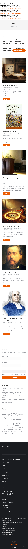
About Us (4, 450)
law (7, 425)
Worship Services (5, 456)
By (16, 87)
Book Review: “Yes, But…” (7, 402)
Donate (3, 468)
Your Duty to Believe (10, 86)
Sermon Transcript (8, 48)
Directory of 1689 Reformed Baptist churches (12, 522)
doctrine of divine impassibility (14, 417)
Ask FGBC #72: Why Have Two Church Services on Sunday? (13, 396)
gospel (18, 419)
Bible (21, 412)
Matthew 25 (11, 425)
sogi (15, 431)
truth (11, 433)
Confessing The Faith (18, 43)
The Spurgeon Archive (7, 532)
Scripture (10, 431)
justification (18, 423)
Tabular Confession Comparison (9, 530)
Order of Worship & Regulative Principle (11, 459)
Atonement (12, 412)
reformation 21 (5, 526)
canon (8, 414)
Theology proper (20, 48)
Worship (5, 53)
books (4, 414)
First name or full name (8, 356)
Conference (4, 488)
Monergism (4, 524)
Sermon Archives (5, 475)
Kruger (3, 425)
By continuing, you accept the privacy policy (14, 374)
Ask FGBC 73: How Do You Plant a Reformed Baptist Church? (13, 389)
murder (17, 425)
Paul (11, 427)
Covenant (13, 416)
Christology (21, 414)
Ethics (9, 46)
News (23, 46)
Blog (3, 484)
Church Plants (6, 43)
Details (5, 99)
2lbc (2, 412)
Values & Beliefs (5, 453)
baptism (17, 412)
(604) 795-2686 (5, 497)
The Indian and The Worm (12, 226)
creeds (24, 416)
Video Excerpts (7, 50)
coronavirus (7, 416)
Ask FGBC (4, 481)
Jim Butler (16, 46)
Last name (4, 362)
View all (5, 39)
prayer (21, 427)
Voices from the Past (19, 50)
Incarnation (22, 421)
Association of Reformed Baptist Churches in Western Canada (14, 515)
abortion (6, 412)
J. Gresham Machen (5, 423)
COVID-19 (19, 416)
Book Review (18, 41)
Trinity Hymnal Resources (7, 534)
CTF (4, 46)
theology (5, 433)
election (22, 417)
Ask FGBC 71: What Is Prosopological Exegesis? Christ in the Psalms (14, 399)
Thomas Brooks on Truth (11, 132)
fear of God (8, 420)
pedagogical (16, 427)
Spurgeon (19, 431)
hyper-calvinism (6, 422)
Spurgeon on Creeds (10, 272)
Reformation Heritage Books (8, 528)
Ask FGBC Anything (15, 39)
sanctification (4, 431)
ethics (3, 420)
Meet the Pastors (5, 462)
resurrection (11, 429)
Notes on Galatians (5, 427)
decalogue (4, 418)
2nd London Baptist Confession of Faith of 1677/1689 (14, 518)
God (13, 419)
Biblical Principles (7, 41)
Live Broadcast (5, 3)
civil (2, 416)
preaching (4, 429)
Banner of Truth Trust (7, 520)
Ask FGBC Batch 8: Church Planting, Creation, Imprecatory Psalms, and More (12, 392)
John (11, 424)
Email (3, 369)
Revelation (18, 429)
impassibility (15, 422)
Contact (3, 465)
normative (22, 425)
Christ (14, 414)
